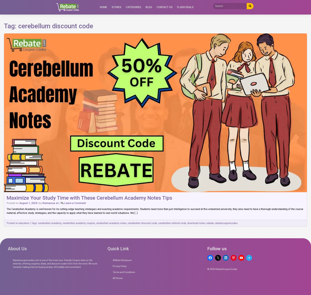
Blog (149, 7)
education (23, 223)
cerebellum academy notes (111, 223)
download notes (196, 223)
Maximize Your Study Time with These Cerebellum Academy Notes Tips (89, 198)
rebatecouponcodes (226, 223)
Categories (133, 7)
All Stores (118, 278)
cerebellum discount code (142, 223)
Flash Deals (185, 7)
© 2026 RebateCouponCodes (222, 269)
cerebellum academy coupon (79, 223)
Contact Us (165, 7)
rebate (210, 223)
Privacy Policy (120, 266)
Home (103, 7)
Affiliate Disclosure (122, 260)
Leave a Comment (75, 203)
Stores (116, 7)
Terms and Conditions (124, 272)
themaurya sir (50, 203)
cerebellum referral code (172, 223)
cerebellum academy (49, 223)
